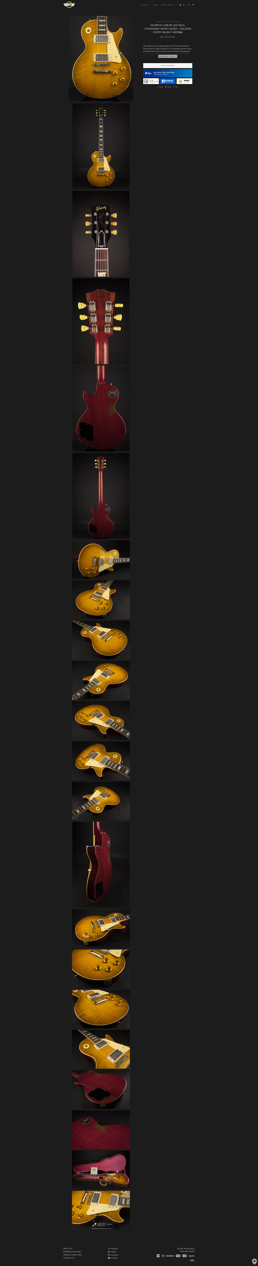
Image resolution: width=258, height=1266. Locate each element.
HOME (155, 5)
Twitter (113, 1252)
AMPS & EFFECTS (168, 5)
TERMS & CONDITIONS (72, 1255)
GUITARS (144, 5)
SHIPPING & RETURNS (72, 1252)
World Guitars (189, 1249)
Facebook (114, 1249)
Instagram (114, 1255)
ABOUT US (67, 1249)
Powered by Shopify (187, 1251)
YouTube (113, 1258)
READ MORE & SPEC (167, 56)
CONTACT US (68, 1258)
